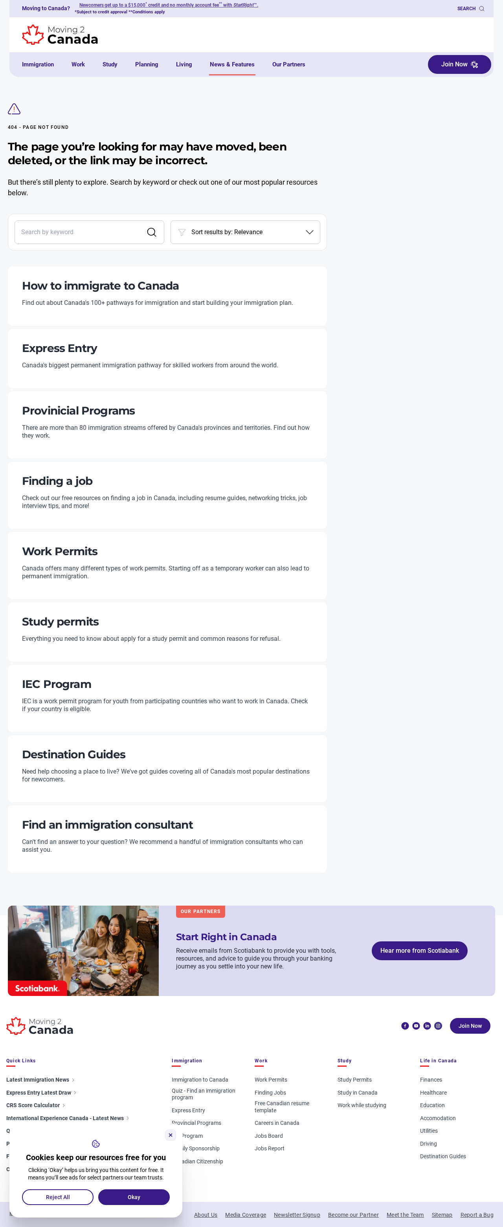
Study (110, 64)
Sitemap (442, 1215)
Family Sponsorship (196, 1148)
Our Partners (288, 64)
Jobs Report (270, 1148)
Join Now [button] (454, 64)
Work (78, 64)
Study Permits (355, 1080)
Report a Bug (477, 1215)
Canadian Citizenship (197, 1161)
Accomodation (438, 1118)
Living (184, 64)
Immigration (38, 64)
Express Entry (188, 1110)
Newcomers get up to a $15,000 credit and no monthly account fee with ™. (168, 5)
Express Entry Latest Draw (38, 1092)
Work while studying (362, 1105)
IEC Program (187, 1136)
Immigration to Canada (200, 1080)
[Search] (152, 232)
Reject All (58, 1197)
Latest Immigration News (37, 1080)
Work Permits (271, 1080)
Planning (146, 64)
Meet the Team (405, 1215)
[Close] (170, 1135)
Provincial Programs (196, 1123)
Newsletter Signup (297, 1215)
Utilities (429, 1131)
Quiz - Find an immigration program (203, 1094)
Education (432, 1105)
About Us (205, 1215)
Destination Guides (443, 1156)
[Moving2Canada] (39, 1026)
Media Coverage (245, 1215)
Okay (134, 1197)
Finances (431, 1080)
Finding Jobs (270, 1092)
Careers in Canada (277, 1123)
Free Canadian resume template (282, 1106)
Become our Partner (353, 1215)
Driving (428, 1144)
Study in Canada (358, 1092)
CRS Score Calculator (33, 1105)
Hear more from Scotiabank (419, 950)
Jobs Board (269, 1136)
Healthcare (433, 1092)
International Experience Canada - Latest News (65, 1118)
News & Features (232, 64)
